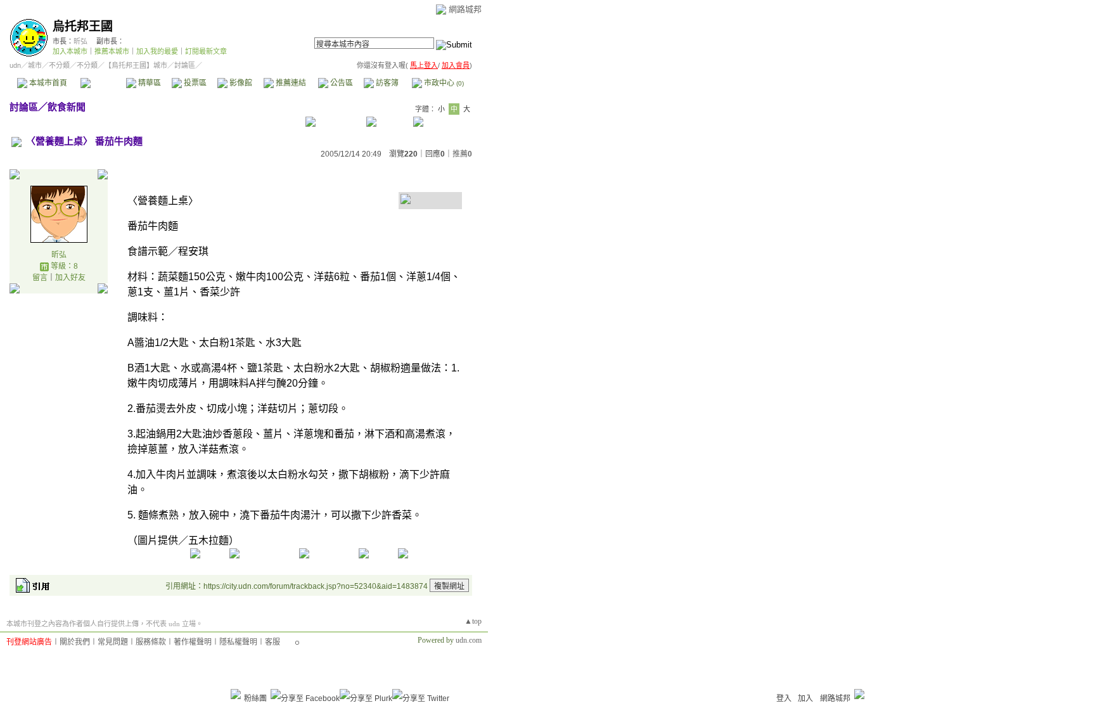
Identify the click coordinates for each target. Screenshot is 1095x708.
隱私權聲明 (238, 642)
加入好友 (70, 277)
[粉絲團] (236, 694)
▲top (473, 621)
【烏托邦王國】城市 (136, 65)
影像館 (239, 83)
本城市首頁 (47, 83)
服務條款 (151, 642)
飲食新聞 (67, 106)
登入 (783, 698)
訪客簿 (386, 83)
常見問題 (113, 642)
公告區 (340, 83)
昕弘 (80, 41)
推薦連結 (290, 83)
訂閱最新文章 (206, 51)
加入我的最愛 (157, 51)
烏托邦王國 (83, 26)
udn (15, 65)
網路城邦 (465, 9)
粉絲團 (255, 698)
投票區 (194, 83)
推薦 (462, 154)
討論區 (103, 83)
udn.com (469, 640)
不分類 (59, 65)
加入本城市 (70, 51)
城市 (35, 65)
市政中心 (443, 83)
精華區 (148, 83)
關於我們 (75, 642)
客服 (272, 642)
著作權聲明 (193, 642)
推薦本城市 (111, 51)
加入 (805, 698)
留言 (40, 277)
